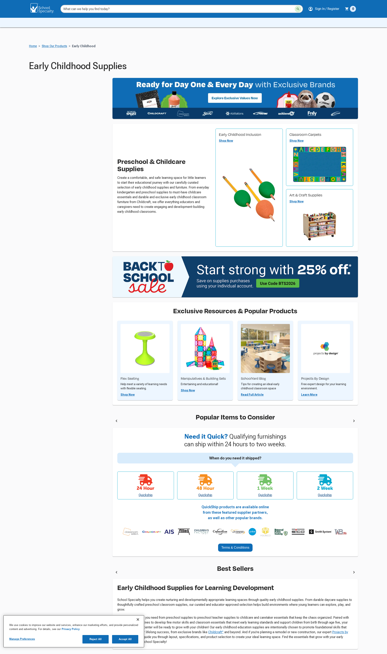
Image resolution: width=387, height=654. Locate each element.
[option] (147, 421)
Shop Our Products (54, 46)
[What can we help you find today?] (298, 9)
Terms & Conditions (235, 547)
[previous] (116, 422)
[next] (354, 422)
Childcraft (216, 632)
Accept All (125, 639)
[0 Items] (347, 9)
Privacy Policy (71, 629)
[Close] (137, 619)
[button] (323, 8)
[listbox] (235, 421)
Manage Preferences (22, 638)
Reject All (95, 639)
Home (33, 46)
